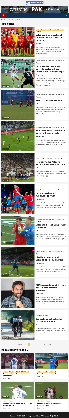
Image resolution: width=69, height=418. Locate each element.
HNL (38, 401)
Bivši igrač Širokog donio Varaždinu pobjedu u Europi (49, 258)
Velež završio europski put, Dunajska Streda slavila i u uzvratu (49, 37)
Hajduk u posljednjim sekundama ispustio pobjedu (49, 404)
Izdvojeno (55, 29)
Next (50, 344)
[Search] (66, 15)
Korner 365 (4, 19)
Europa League (40, 158)
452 (45, 344)
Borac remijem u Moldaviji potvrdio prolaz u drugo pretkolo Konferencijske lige (50, 69)
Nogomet (61, 29)
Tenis (37, 282)
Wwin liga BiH (25, 371)
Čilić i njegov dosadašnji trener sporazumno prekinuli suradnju (51, 288)
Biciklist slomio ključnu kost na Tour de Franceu (50, 320)
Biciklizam (39, 315)
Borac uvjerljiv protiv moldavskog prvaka (46, 194)
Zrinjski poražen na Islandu (49, 100)
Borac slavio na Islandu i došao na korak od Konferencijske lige (17, 404)
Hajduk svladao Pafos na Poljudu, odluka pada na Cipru (50, 163)
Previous (20, 344)
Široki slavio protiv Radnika (47, 374)
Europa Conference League (43, 29)
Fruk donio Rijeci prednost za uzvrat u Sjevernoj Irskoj (50, 131)
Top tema (11, 19)
